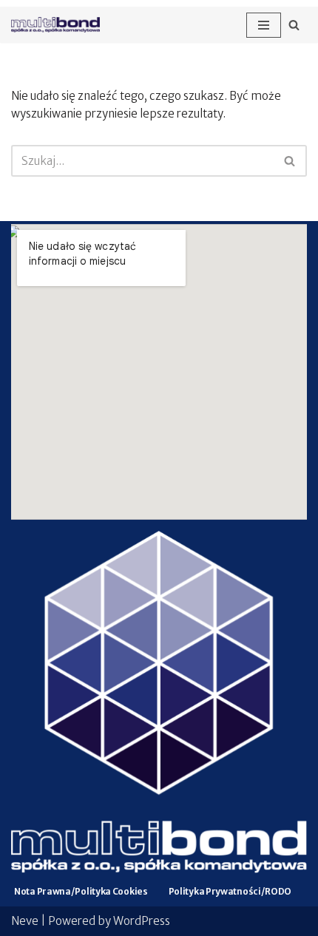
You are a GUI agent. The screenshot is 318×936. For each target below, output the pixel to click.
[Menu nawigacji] (263, 25)
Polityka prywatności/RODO (230, 891)
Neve (24, 921)
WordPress (141, 921)
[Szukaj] (294, 24)
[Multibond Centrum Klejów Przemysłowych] (55, 25)
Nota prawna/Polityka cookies (81, 891)
